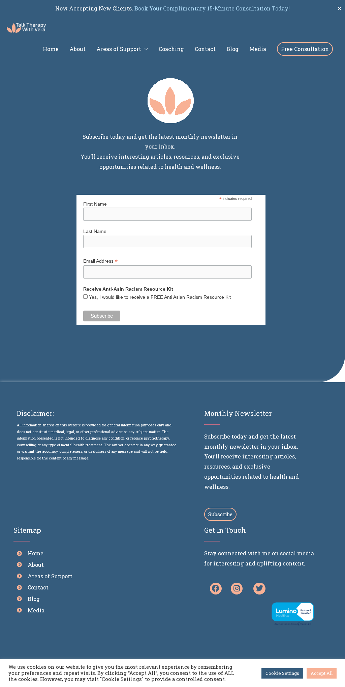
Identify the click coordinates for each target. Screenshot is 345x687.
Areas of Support (118, 48)
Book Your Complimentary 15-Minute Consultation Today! (211, 8)
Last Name (94, 231)
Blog (232, 48)
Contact (205, 48)
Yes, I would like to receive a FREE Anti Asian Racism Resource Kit (160, 297)
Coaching (171, 48)
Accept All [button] (322, 673)
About (77, 48)
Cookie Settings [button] (282, 673)
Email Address (100, 261)
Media (257, 48)
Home (51, 48)
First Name (95, 204)
